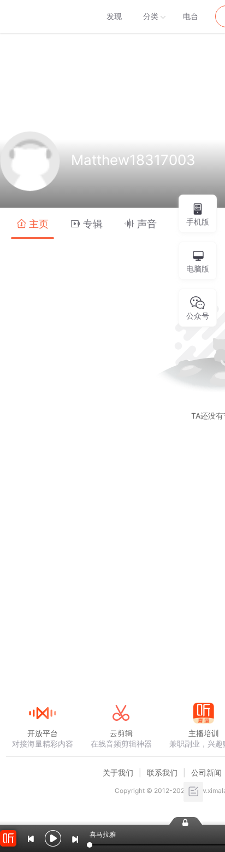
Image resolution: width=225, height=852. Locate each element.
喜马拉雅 (42, 16)
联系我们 (162, 772)
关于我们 (118, 772)
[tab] (32, 223)
